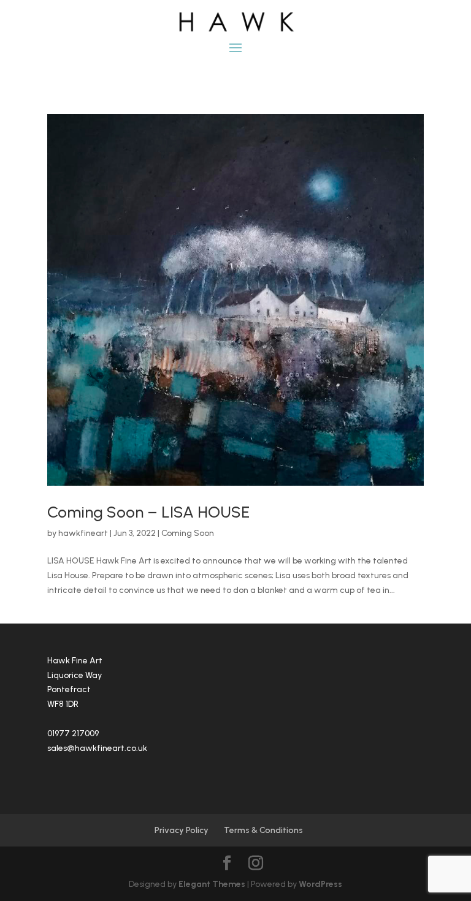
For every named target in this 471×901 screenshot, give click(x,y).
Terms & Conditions (263, 830)
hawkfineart (83, 533)
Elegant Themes (211, 884)
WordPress (320, 884)
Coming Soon (187, 533)
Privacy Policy (182, 830)
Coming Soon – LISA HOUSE (148, 512)
